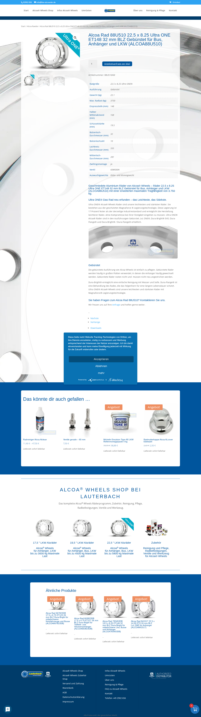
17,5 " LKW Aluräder (45, 542)
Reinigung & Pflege (155, 10)
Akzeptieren (101, 359)
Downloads (95, 328)
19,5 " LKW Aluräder (82, 542)
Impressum (68, 701)
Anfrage (116, 304)
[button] (75, 37)
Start (26, 10)
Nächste (94, 318)
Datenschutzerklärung (73, 697)
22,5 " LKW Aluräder (119, 542)
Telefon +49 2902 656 (115, 698)
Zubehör (156, 542)
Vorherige (95, 322)
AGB (65, 692)
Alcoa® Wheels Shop (43, 10)
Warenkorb (68, 687)
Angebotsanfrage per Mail (117, 63)
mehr (101, 372)
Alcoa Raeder (32, 26)
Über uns (137, 10)
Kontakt (173, 10)
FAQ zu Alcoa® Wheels (116, 689)
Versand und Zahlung (73, 683)
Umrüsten (87, 10)
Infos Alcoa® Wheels (67, 10)
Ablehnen (101, 366)
